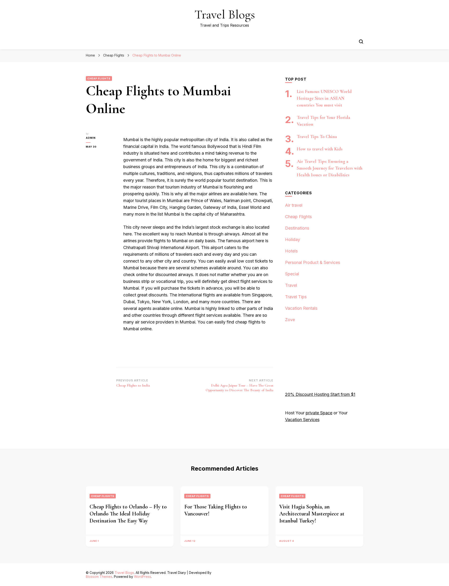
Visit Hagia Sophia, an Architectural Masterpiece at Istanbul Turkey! (311, 513)
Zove (290, 319)
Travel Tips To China (317, 136)
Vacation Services (302, 419)
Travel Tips (296, 296)
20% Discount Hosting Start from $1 (320, 394)
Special (292, 273)
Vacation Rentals (301, 308)
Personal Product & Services (312, 262)
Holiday (292, 239)
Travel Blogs (224, 14)
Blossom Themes (99, 577)
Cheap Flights (98, 78)
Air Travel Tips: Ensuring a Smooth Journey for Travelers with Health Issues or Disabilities (329, 168)
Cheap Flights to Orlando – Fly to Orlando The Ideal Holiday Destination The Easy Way (128, 513)
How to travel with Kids (320, 149)
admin (91, 137)
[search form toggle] (361, 41)
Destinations (297, 228)
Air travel (293, 205)
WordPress (142, 577)
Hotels (291, 251)
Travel (291, 285)
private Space (319, 412)
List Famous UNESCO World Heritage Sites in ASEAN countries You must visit (324, 98)
